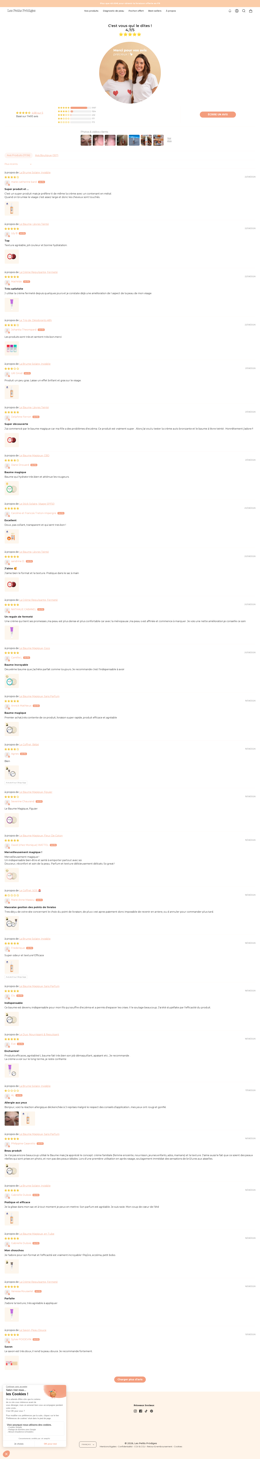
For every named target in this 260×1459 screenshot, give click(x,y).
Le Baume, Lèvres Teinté (34, 224)
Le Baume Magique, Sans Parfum (39, 696)
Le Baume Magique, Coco (34, 648)
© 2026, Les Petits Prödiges (141, 1443)
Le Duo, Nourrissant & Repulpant (39, 1034)
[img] (29, 113)
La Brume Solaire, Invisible (35, 172)
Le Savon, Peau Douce (32, 1330)
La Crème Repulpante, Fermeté (38, 272)
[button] (91, 11)
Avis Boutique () (46, 155)
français (86, 1444)
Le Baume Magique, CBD (34, 455)
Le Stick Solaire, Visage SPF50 (36, 503)
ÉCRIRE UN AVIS (218, 114)
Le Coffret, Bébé (29, 744)
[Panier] (250, 11)
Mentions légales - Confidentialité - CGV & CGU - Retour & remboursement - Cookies (141, 1446)
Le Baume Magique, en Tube (36, 1233)
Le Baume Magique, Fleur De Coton (41, 835)
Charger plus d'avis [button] (130, 1379)
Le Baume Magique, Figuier (35, 792)
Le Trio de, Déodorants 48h (35, 320)
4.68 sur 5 (37, 112)
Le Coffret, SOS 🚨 (30, 890)
